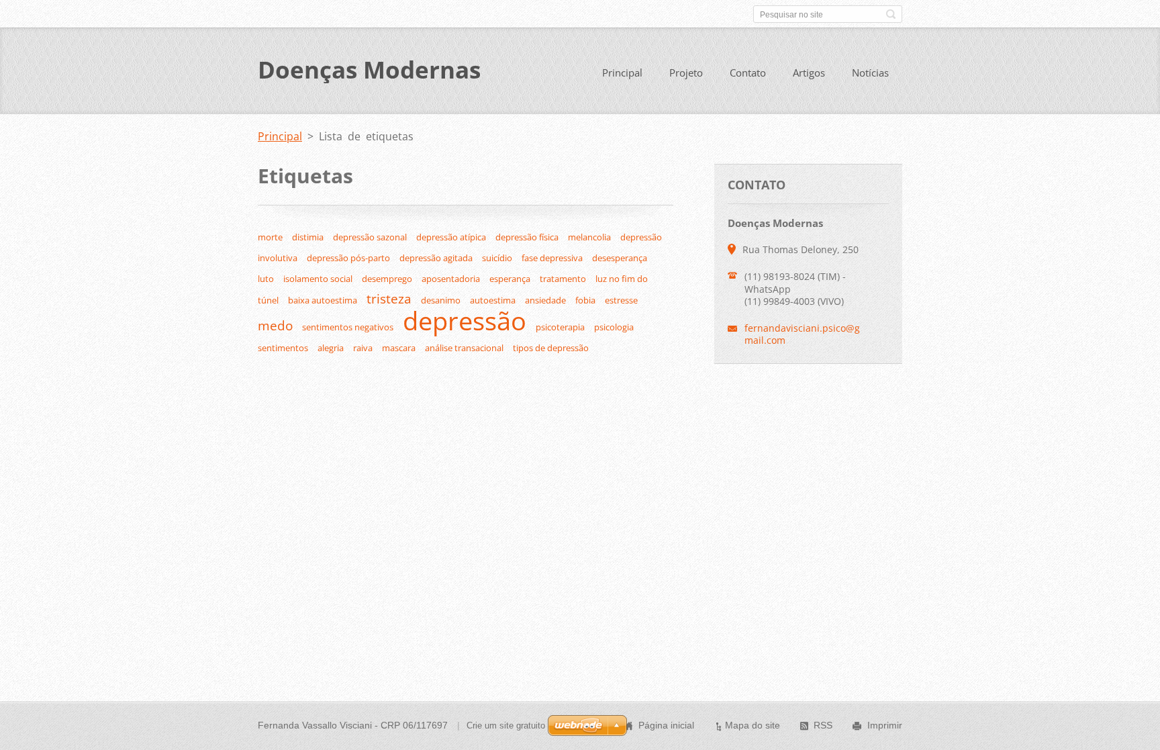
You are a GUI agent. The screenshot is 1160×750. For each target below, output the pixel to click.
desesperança (619, 258)
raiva (363, 348)
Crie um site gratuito (506, 725)
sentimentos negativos (347, 327)
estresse (621, 300)
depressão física (527, 237)
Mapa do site (752, 725)
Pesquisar (890, 14)
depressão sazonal (370, 237)
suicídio (497, 258)
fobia (585, 300)
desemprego (387, 279)
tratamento (563, 279)
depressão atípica (451, 237)
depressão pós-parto (348, 258)
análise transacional (464, 348)
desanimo (441, 300)
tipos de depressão (551, 348)
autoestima (493, 300)
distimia (308, 237)
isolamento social (317, 279)
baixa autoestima (322, 300)
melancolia (589, 237)
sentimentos (283, 348)
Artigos (809, 72)
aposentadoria (451, 279)
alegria (331, 348)
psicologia (614, 327)
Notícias (870, 72)
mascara (399, 348)
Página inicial (666, 725)
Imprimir (884, 725)
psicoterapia (560, 327)
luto (266, 279)
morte (270, 237)
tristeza (389, 298)
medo (275, 325)
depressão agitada (436, 258)
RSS (823, 725)
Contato (748, 72)
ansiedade (545, 300)
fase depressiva (552, 258)
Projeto (686, 72)
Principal (622, 72)
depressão (464, 320)
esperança (509, 279)
